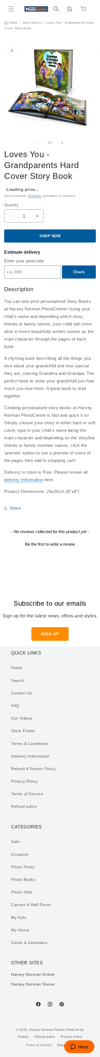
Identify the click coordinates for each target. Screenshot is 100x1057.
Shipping (34, 195)
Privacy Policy (24, 781)
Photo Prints (22, 867)
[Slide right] (62, 142)
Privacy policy (71, 1036)
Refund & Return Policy (33, 768)
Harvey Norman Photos (47, 1029)
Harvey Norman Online (33, 974)
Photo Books (23, 879)
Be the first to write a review (50, 544)
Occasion (20, 854)
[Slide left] (38, 142)
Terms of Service (27, 794)
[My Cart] (83, 9)
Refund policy (24, 806)
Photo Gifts (21, 892)
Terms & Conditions (29, 743)
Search (18, 680)
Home (13, 22)
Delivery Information (30, 756)
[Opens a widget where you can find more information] (79, 1047)
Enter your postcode (24, 260)
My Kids (18, 917)
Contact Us (21, 693)
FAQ (15, 705)
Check (79, 272)
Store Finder (23, 730)
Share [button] (15, 508)
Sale (15, 841)
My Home (20, 930)
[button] (11, 9)
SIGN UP (50, 634)
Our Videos (21, 718)
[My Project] (70, 9)
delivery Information (23, 479)
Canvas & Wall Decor (31, 904)
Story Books (31, 22)
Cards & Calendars (29, 942)
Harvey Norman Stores (33, 984)
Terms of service (38, 1045)
